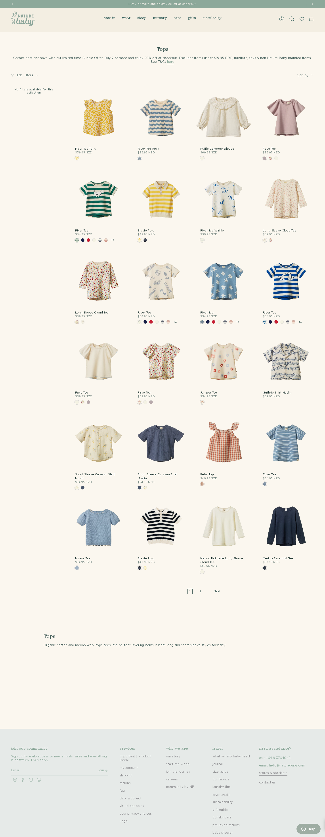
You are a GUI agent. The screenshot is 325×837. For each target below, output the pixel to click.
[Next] (312, 4)
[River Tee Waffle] (223, 199)
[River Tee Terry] (161, 117)
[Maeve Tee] (98, 526)
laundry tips (221, 787)
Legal (124, 821)
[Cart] (311, 19)
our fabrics (220, 779)
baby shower (222, 832)
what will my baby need (231, 756)
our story (173, 756)
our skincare (221, 817)
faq (122, 790)
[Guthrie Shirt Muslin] (286, 361)
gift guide (220, 810)
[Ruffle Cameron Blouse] (223, 117)
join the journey (178, 771)
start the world (177, 764)
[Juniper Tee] (223, 361)
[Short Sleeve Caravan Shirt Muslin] (98, 442)
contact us (267, 782)
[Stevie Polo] (161, 199)
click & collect (130, 798)
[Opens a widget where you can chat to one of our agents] (308, 829)
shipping (126, 775)
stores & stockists (273, 773)
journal (217, 764)
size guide (220, 771)
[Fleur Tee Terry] (98, 117)
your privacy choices (136, 813)
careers (172, 779)
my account (129, 768)
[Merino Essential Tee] (286, 526)
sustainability (222, 802)
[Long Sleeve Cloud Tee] (286, 199)
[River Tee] (98, 199)
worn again (221, 794)
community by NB (180, 787)
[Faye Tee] (286, 117)
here (170, 61)
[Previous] (13, 4)
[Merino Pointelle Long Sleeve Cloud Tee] (223, 526)
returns (125, 783)
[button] (109, 18)
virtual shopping (132, 806)
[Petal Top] (223, 442)
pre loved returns (226, 825)
